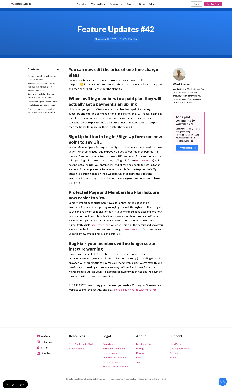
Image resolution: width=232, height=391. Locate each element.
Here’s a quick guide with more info (135, 289)
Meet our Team (144, 344)
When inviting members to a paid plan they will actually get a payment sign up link (42, 86)
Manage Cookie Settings (115, 366)
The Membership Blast (81, 344)
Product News (76, 348)
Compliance (109, 344)
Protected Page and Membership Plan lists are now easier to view (42, 103)
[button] (58, 69)
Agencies (175, 352)
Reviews (140, 352)
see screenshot (144, 160)
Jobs (138, 361)
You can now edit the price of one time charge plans (42, 77)
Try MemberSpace (187, 148)
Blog (138, 357)
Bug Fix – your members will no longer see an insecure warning (41, 110)
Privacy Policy (110, 352)
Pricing (140, 348)
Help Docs (175, 344)
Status (173, 357)
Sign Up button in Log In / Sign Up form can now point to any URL (42, 96)
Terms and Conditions (114, 348)
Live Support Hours (180, 348)
